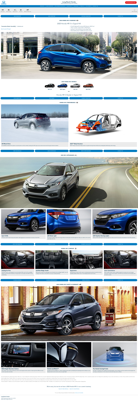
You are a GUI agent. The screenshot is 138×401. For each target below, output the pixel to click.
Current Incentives (86, 98)
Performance (8, 11)
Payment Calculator (86, 244)
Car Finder (88, 6)
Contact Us (95, 6)
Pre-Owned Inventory (60, 6)
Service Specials (86, 280)
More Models (134, 11)
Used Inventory (51, 16)
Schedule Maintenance (51, 280)
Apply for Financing (17, 244)
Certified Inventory (86, 16)
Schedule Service (17, 280)
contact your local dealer (79, 392)
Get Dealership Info (130, 2)
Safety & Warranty (27, 11)
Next (93, 87)
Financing (76, 6)
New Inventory (49, 6)
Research (42, 6)
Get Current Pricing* (6, 29)
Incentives (69, 6)
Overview (3, 11)
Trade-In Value (51, 244)
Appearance (15, 11)
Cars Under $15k (17, 98)
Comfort (20, 11)
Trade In (82, 6)
